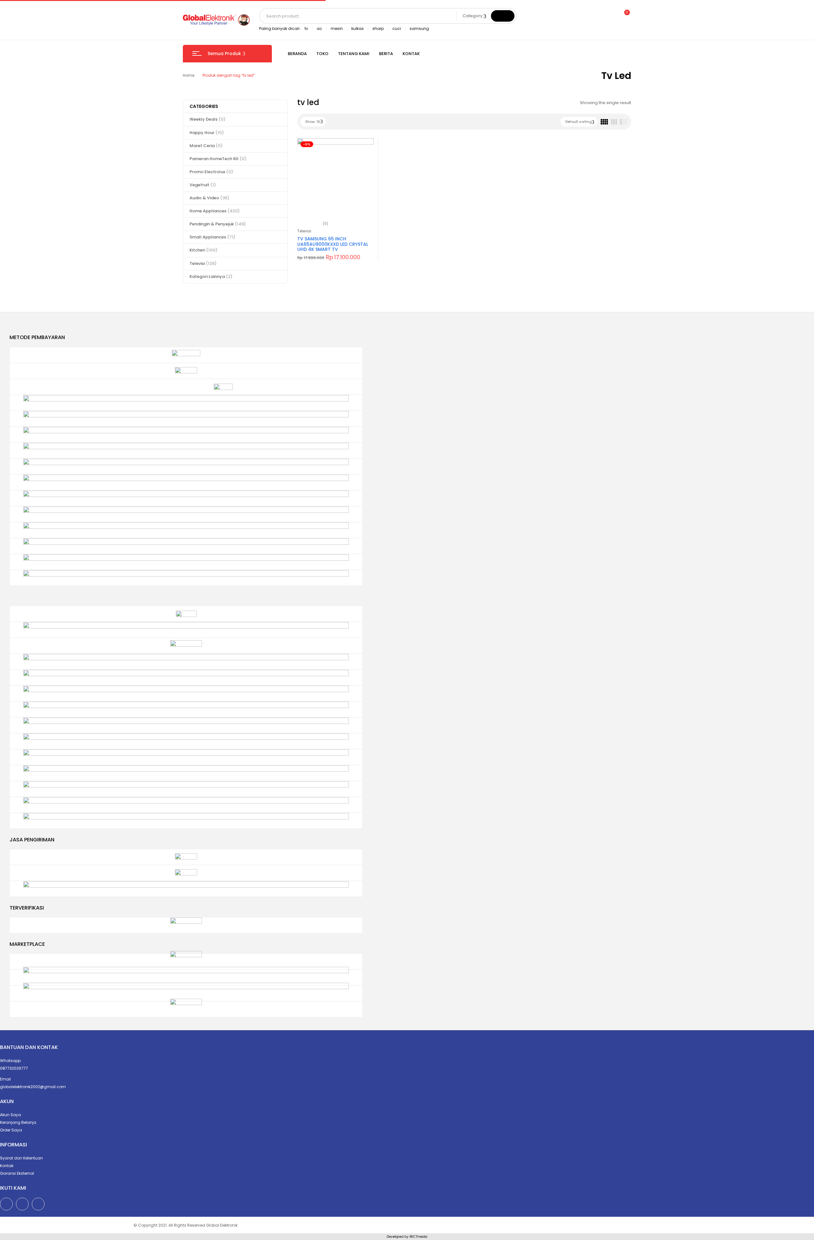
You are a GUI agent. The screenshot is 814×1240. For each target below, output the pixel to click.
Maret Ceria (206, 146)
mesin (337, 28)
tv (306, 28)
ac (319, 28)
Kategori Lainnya (211, 276)
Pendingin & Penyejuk (218, 224)
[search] (502, 16)
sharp (378, 28)
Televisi (203, 263)
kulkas (357, 28)
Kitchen (203, 250)
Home (188, 75)
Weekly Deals (207, 119)
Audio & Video (209, 198)
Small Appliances (212, 237)
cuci (396, 28)
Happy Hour (207, 133)
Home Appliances (215, 211)
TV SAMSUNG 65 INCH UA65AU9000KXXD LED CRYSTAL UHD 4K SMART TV (332, 244)
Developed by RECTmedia (407, 1236)
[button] (624, 15)
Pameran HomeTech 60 (218, 159)
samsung (419, 28)
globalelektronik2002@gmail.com (33, 1086)
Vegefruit (203, 185)
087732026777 (14, 1068)
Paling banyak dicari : (280, 28)
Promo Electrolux (211, 172)
